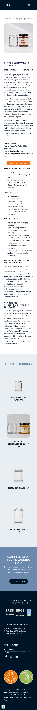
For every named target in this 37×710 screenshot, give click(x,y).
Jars (17, 70)
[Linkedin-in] (16, 656)
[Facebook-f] (6, 656)
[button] (29, 5)
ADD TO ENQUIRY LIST (18, 163)
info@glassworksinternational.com (17, 652)
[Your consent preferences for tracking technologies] (3, 706)
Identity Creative (20, 695)
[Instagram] (11, 656)
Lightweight (27, 70)
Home (6, 19)
